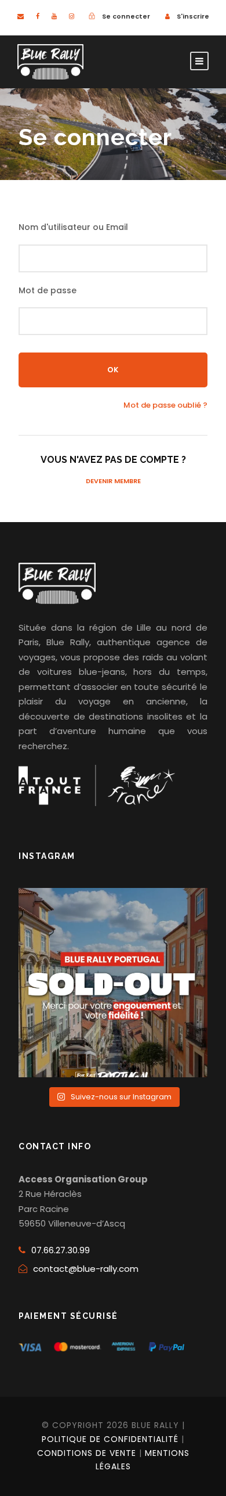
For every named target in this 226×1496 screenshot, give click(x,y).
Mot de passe (47, 290)
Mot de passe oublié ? (165, 405)
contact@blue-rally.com (85, 1269)
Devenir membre (113, 481)
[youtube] (54, 16)
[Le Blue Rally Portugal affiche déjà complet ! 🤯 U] (113, 982)
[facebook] (37, 16)
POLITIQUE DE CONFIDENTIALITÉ (110, 1439)
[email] (20, 16)
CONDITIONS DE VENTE (86, 1453)
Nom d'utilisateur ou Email (73, 227)
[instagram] (71, 16)
